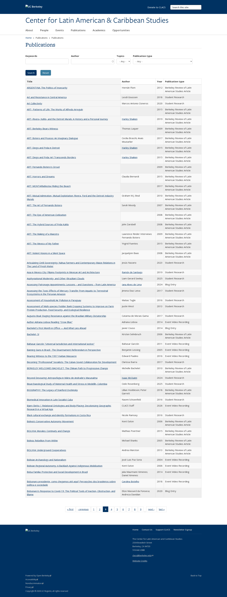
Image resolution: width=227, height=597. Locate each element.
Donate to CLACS (156, 7)
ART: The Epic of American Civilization (46, 214)
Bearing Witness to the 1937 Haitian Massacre (52, 356)
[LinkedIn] (34, 536)
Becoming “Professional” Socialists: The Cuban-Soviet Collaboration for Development (71, 362)
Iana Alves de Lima (132, 284)
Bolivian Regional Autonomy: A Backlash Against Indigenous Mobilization (64, 465)
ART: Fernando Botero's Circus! (43, 166)
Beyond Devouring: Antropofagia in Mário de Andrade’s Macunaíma (62, 377)
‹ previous (84, 510)
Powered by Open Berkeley (38, 575)
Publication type (142, 55)
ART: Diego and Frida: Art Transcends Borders (51, 157)
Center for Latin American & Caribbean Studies (96, 20)
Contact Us (147, 529)
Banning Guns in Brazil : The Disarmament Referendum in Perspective (64, 349)
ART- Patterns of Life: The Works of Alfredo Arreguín (55, 109)
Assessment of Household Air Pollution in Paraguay (54, 300)
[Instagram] (46, 536)
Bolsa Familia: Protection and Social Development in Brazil (57, 471)
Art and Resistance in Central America (47, 97)
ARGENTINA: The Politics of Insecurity (47, 87)
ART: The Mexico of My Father (43, 243)
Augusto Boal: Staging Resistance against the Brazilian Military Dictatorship (66, 315)
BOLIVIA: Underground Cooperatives (46, 450)
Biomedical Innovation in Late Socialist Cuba (50, 399)
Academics (99, 30)
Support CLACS (163, 529)
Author (75, 55)
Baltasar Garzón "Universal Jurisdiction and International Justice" (61, 343)
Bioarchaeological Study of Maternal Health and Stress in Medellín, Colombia (67, 383)
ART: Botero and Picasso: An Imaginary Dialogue (52, 138)
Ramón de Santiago (132, 272)
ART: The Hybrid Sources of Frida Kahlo (48, 224)
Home (28, 37)
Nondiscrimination (34, 583)
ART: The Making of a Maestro (43, 233)
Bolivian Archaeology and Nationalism (46, 459)
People (44, 30)
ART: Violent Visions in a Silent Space (46, 253)
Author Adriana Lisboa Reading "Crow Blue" (50, 322)
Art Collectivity (34, 103)
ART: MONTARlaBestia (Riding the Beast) (49, 186)
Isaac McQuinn (129, 377)
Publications (78, 30)
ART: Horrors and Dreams (41, 176)
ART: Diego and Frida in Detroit (43, 147)
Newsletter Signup (183, 529)
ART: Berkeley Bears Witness (42, 128)
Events (60, 30)
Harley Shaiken (129, 119)
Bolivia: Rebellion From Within (42, 440)
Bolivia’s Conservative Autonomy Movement (50, 421)
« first (71, 510)
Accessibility (31, 579)
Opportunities (121, 30)
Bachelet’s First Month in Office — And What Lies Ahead (56, 328)
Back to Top (196, 575)
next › (152, 510)
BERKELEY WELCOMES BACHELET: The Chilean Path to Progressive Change (67, 368)
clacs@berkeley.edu (142, 555)
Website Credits (139, 560)
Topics (120, 55)
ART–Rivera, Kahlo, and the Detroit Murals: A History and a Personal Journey (67, 119)
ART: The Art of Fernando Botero (44, 205)
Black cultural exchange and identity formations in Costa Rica (59, 415)
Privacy (29, 587)
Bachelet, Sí (33, 334)
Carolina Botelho (130, 481)
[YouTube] (40, 536)
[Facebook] (28, 536)
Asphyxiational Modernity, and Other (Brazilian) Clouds (55, 278)
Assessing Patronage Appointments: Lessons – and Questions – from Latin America (71, 284)
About (29, 30)
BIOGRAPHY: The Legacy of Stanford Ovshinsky (52, 390)
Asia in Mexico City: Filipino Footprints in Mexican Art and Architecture (63, 272)
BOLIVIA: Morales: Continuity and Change (48, 430)
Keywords (31, 55)
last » (163, 510)
